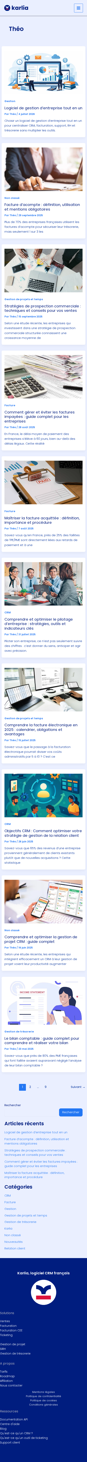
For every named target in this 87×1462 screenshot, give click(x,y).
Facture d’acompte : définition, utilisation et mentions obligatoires (42, 207)
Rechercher (12, 1105)
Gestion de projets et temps (23, 299)
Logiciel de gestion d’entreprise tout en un (43, 107)
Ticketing (6, 1335)
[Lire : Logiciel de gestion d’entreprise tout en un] (43, 72)
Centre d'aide (10, 1424)
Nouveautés (13, 1242)
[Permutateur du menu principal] (78, 8)
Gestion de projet (12, 1344)
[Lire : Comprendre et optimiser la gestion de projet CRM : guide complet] (43, 901)
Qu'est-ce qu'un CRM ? (16, 1433)
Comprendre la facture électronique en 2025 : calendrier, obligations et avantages (40, 729)
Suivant (78, 1087)
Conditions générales (43, 1404)
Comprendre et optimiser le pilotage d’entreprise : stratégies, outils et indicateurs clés (38, 624)
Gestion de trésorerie (19, 1031)
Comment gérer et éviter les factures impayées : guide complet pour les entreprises (39, 417)
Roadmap (7, 1376)
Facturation (8, 1326)
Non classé (11, 198)
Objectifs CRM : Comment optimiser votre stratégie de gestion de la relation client (43, 833)
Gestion (9, 101)
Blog (3, 1429)
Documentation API (14, 1419)
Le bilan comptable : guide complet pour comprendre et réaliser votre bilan (41, 1040)
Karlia (8, 1229)
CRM (7, 612)
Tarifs (3, 1372)
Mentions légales (43, 1392)
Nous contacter (11, 1385)
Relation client (14, 1248)
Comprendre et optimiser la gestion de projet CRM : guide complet (40, 939)
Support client (10, 1443)
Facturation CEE (11, 1330)
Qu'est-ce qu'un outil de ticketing (24, 1438)
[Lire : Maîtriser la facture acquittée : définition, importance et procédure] (43, 482)
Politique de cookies (43, 1400)
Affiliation (6, 1381)
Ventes (5, 1321)
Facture (9, 405)
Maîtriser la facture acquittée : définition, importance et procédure (42, 520)
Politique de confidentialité (43, 1396)
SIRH (3, 1349)
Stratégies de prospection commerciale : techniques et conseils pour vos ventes (42, 308)
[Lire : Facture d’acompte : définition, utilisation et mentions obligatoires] (43, 169)
